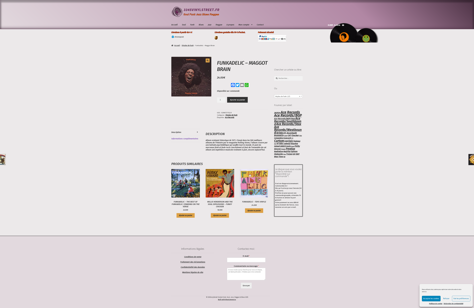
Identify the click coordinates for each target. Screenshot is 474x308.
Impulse (294, 143)
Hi (278, 143)
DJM (286, 141)
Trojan (289, 154)
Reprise (287, 151)
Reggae (219, 25)
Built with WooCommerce (227, 299)
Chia (300, 136)
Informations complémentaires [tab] (184, 138)
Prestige (290, 148)
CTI (292, 138)
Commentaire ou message (246, 266)
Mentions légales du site (192, 272)
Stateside (278, 154)
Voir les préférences (461, 298)
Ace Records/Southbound (287, 121)
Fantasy (296, 141)
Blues (201, 25)
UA (294, 154)
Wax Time (278, 156)
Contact (260, 25)
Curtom (279, 141)
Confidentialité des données (193, 267)
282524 (277, 113)
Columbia (278, 138)
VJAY (297, 154)
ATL (284, 133)
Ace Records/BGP (288, 115)
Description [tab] (176, 132)
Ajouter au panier (237, 99)
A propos (230, 25)
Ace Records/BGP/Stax (284, 119)
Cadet (285, 136)
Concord (287, 138)
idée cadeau (284, 143)
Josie (288, 146)
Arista (279, 132)
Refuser (446, 298)
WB (284, 157)
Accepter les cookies (431, 298)
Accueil (174, 25)
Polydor (283, 149)
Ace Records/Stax (288, 124)
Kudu (292, 146)
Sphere (294, 151)
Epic (290, 140)
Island (277, 146)
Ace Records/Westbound (288, 130)
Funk (192, 25)
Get (275, 144)
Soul (184, 25)
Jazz (209, 25)
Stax (284, 154)
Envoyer (246, 285)
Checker (295, 135)
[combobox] (288, 96)
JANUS (283, 146)
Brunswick (279, 135)
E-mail (246, 256)
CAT (289, 135)
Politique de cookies (435, 304)
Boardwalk (292, 133)
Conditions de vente (192, 257)
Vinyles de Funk (188, 45)
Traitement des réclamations (192, 262)
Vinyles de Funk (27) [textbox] (287, 96)
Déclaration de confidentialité (453, 304)
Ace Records (229, 117)
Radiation (278, 151)
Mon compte (243, 25)
